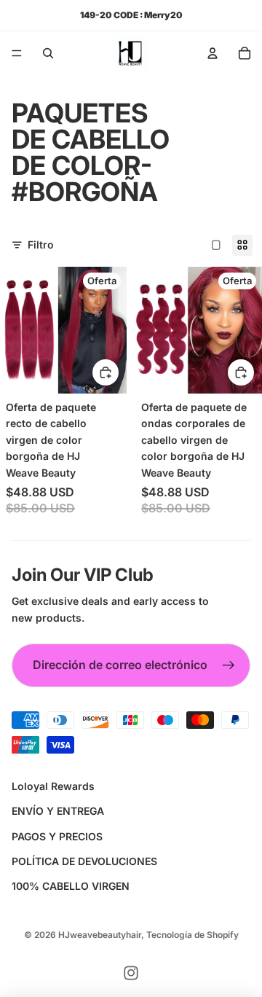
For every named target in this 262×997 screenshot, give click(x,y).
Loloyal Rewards (53, 786)
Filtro (41, 244)
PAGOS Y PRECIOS (57, 836)
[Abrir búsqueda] (48, 53)
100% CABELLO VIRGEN (71, 886)
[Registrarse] (228, 665)
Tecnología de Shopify (192, 934)
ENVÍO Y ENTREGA (58, 811)
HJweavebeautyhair (99, 934)
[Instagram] (131, 973)
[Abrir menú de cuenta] (212, 53)
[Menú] (16, 53)
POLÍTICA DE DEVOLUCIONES (84, 861)
